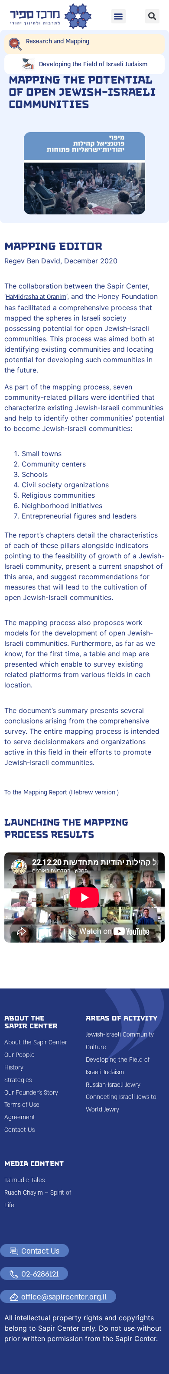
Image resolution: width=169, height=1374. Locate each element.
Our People (19, 1055)
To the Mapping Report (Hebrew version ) (61, 792)
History (13, 1067)
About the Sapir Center (35, 1042)
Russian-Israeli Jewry (113, 1085)
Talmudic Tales (24, 1180)
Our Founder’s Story (31, 1093)
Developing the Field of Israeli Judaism (93, 64)
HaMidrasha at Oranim (36, 297)
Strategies (18, 1080)
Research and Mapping (57, 41)
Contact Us (19, 1130)
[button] (118, 16)
